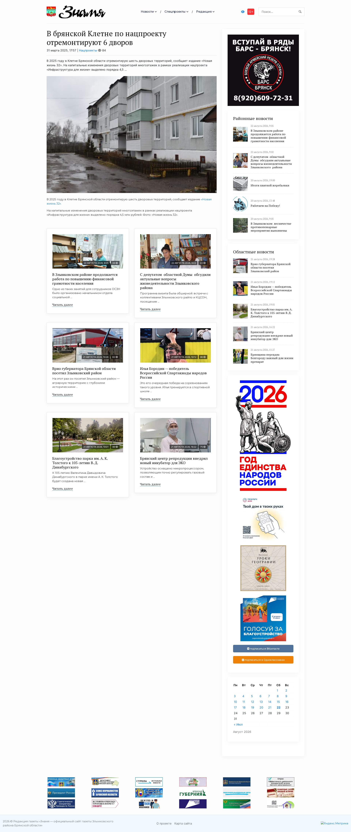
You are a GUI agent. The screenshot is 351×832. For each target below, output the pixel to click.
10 (235, 702)
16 (286, 702)
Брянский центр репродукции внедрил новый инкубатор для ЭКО (174, 460)
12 (252, 702)
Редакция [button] (204, 11)
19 (252, 707)
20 (261, 707)
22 (278, 707)
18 (244, 707)
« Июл (238, 724)
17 (235, 707)
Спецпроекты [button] (175, 11)
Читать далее (62, 304)
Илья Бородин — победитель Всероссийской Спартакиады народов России (173, 373)
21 (269, 707)
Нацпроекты (88, 50)
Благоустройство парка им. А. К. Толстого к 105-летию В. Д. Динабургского (80, 463)
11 (243, 702)
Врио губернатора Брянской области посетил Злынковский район (84, 370)
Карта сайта (183, 823)
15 (278, 702)
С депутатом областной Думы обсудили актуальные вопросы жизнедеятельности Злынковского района (175, 281)
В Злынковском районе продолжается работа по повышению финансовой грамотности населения (85, 279)
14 (269, 702)
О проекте (163, 823)
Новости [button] (147, 11)
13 (261, 702)
